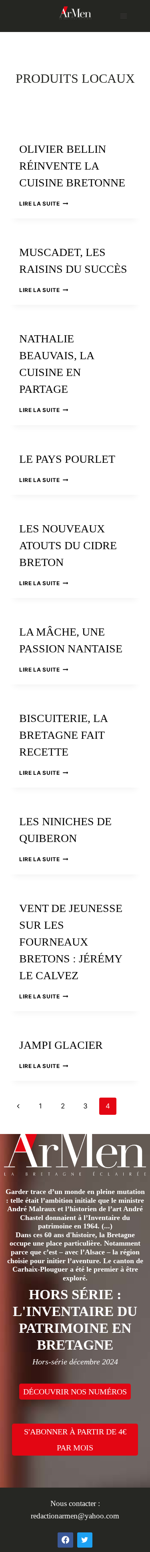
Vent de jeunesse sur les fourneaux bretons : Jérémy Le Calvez (70, 942)
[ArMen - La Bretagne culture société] (75, 12)
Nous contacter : (75, 1503)
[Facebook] (65, 1540)
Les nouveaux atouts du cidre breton (68, 545)
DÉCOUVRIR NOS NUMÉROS (75, 1391)
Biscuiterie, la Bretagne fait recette (63, 735)
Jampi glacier (61, 1045)
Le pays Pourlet (67, 459)
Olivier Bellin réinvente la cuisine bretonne (72, 166)
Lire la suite (43, 203)
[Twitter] (84, 1540)
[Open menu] (123, 16)
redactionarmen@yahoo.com (75, 1516)
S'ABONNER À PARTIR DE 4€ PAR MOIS (75, 1439)
